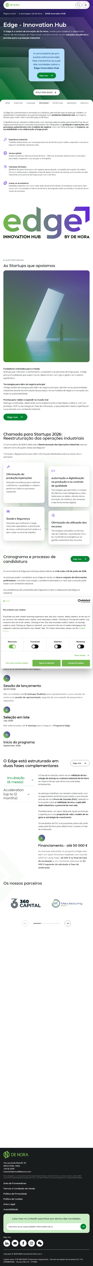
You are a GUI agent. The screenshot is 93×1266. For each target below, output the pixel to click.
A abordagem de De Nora (30, 13)
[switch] (35, 646)
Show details (79, 655)
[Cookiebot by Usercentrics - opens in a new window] (79, 601)
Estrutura (58, 103)
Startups (18, 103)
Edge (7, 103)
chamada (31, 103)
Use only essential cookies (17, 663)
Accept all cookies (76, 663)
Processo (44, 103)
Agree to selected (46, 663)
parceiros (71, 103)
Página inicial (9, 13)
